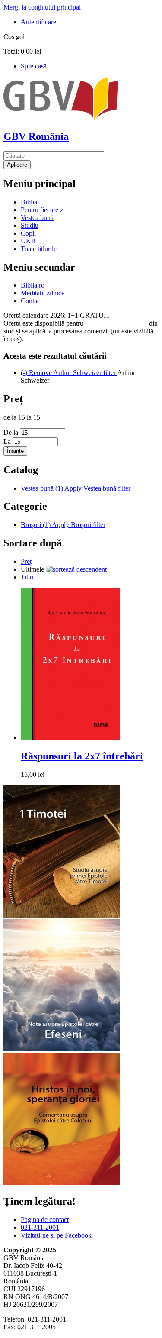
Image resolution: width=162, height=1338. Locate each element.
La (8, 441)
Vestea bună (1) (75, 488)
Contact (31, 300)
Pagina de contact (45, 1219)
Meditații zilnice (42, 293)
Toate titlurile (39, 248)
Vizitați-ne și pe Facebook (56, 1235)
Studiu (29, 225)
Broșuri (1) (63, 524)
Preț (26, 561)
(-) (69, 372)
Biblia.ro (32, 285)
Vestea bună (37, 217)
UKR (28, 241)
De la (11, 432)
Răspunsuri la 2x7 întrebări (82, 756)
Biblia (29, 202)
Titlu (27, 577)
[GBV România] (60, 118)
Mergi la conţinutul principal (42, 7)
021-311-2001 (40, 1227)
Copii (28, 233)
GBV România (36, 136)
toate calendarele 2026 (116, 323)
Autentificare (38, 22)
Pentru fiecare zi (43, 209)
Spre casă (34, 66)
